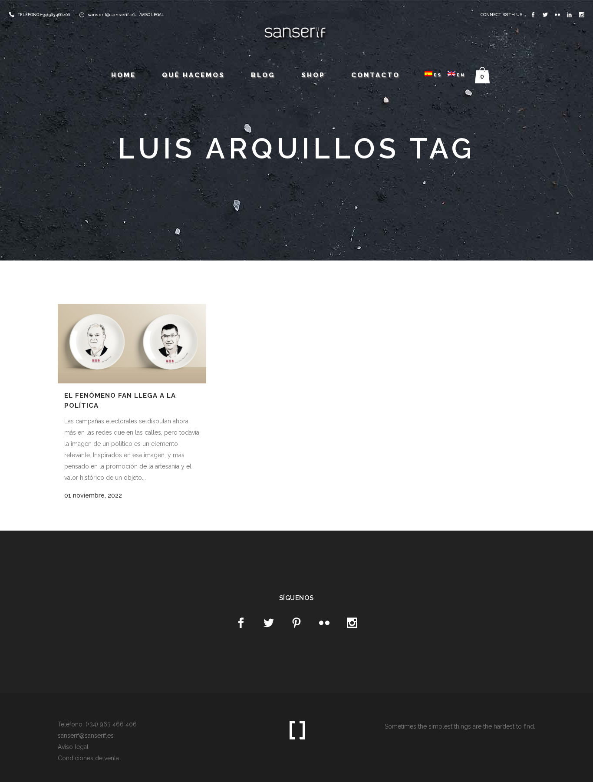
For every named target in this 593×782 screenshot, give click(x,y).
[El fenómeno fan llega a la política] (132, 343)
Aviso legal (73, 746)
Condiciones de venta (88, 758)
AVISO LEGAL (151, 15)
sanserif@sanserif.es (112, 14)
